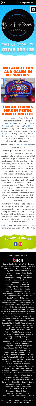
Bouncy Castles (8, 123)
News (10, 400)
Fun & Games (21, 145)
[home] (3, 2)
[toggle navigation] (32, 2)
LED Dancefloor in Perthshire (18, 381)
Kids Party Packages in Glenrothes (18, 356)
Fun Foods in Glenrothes (16, 312)
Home (19, 318)
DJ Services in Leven (17, 307)
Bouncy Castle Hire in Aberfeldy (15, 264)
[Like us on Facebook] (16, 244)
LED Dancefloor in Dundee (20, 373)
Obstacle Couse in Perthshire (21, 396)
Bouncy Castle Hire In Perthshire (19, 294)
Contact (4, 225)
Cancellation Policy (21, 400)
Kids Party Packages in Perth (18, 366)
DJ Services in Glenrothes (19, 303)
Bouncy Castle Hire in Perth (17, 293)
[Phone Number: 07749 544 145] (18, 50)
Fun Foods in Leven (18, 314)
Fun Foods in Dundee (17, 309)
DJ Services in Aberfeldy (21, 300)
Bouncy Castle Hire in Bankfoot (17, 265)
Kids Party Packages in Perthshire (18, 367)
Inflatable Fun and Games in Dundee (18, 319)
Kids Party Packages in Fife (20, 355)
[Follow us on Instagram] (20, 244)
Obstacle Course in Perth (17, 395)
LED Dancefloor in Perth (20, 380)
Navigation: (25, 2)
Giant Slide (29, 126)
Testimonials (24, 402)
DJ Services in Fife (24, 302)
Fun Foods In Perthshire (20, 316)
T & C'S (15, 402)
